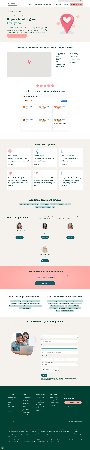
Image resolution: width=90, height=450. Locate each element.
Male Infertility (53, 400)
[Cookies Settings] (2, 447)
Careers (9, 402)
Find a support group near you (31, 301)
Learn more (19, 237)
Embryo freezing (53, 303)
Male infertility (53, 308)
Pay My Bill (71, 0)
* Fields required (44, 331)
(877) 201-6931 (61, 0)
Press (9, 404)
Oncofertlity (62, 308)
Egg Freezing (34, 204)
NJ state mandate (24, 303)
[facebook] (65, 406)
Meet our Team (11, 400)
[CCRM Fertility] (13, 4)
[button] (29, 62)
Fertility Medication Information (40, 407)
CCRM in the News (12, 406)
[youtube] (72, 406)
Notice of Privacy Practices (35, 421)
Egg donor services (77, 301)
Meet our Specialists (12, 399)
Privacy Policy (17, 421)
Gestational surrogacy (57, 306)
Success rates (37, 306)
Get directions (60, 61)
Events (9, 408)
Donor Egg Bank (24, 204)
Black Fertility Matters (39, 410)
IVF (66, 204)
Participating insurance (15, 306)
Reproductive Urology (53, 406)
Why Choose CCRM (12, 397)
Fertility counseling (76, 303)
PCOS (57, 310)
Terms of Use (66, 378)
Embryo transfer (64, 303)
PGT (53, 207)
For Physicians (76, 0)
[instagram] (68, 406)
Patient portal (28, 306)
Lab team (14, 303)
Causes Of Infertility (54, 397)
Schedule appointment (76, 4)
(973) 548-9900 (61, 64)
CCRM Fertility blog (12, 409)
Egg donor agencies (64, 301)
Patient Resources (40, 397)
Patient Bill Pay (39, 400)
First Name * (44, 333)
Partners (10, 421)
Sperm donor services (67, 310)
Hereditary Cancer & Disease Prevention (54, 403)
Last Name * (43, 339)
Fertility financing (16, 301)
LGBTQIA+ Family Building (43, 207)
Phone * (43, 350)
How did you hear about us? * (47, 362)
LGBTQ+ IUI (75, 306)
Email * (42, 344)
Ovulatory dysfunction (74, 308)
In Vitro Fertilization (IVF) (26, 398)
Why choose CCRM (25, 308)
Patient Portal (66, 0)
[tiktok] (75, 406)
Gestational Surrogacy (57, 204)
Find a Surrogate (25, 414)
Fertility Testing (44, 204)
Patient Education (40, 402)
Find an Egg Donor (26, 412)
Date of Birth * (44, 355)
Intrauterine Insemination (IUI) (26, 402)
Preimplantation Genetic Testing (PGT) (25, 409)
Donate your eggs (52, 301)
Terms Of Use (25, 421)
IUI (69, 204)
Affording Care (39, 404)
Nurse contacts (34, 303)
